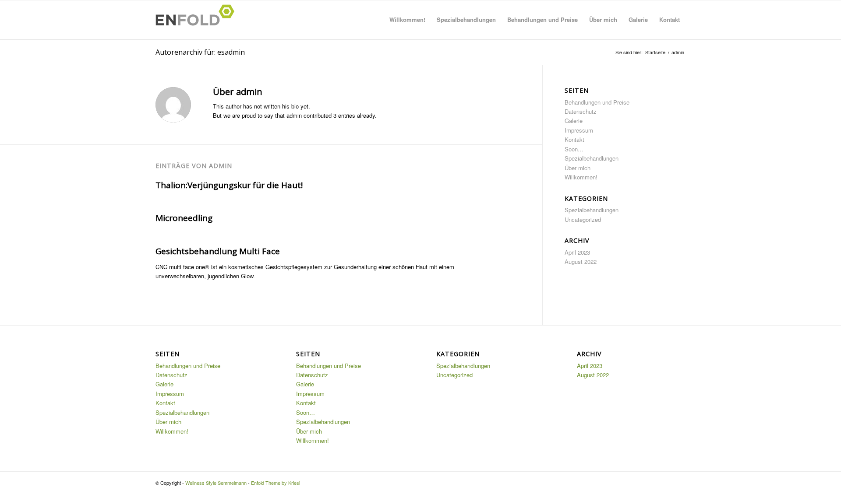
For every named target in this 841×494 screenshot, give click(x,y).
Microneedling (183, 218)
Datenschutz (581, 111)
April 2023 (577, 252)
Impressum (579, 130)
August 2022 (581, 261)
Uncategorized (583, 219)
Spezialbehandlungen (591, 158)
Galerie (574, 120)
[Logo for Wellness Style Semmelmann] (197, 19)
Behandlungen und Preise (597, 102)
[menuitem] (407, 19)
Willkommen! (581, 177)
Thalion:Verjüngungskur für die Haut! (229, 185)
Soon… (574, 149)
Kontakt (574, 139)
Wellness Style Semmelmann (216, 482)
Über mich (577, 168)
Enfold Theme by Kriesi (275, 482)
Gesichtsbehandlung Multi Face (217, 251)
